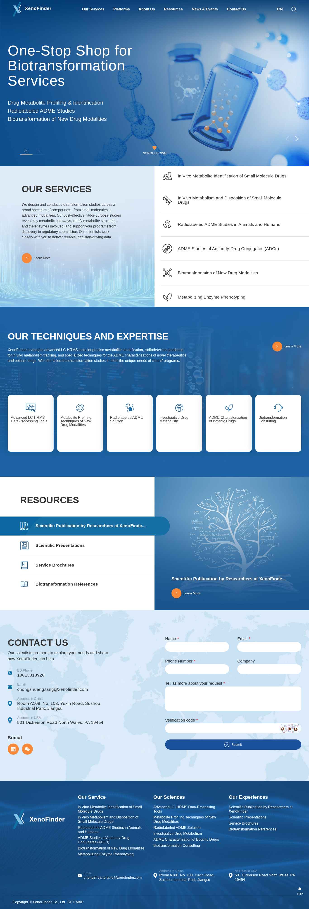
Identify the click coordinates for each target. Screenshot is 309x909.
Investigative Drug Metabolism (177, 833)
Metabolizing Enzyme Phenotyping (106, 854)
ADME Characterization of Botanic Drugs (186, 839)
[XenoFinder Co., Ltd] (38, 811)
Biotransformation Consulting (176, 845)
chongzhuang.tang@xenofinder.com (52, 689)
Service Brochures (243, 823)
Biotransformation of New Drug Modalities (111, 848)
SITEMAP (76, 902)
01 (26, 151)
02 (38, 151)
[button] (297, 139)
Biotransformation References (252, 829)
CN (280, 9)
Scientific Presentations (247, 817)
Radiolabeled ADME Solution (177, 828)
